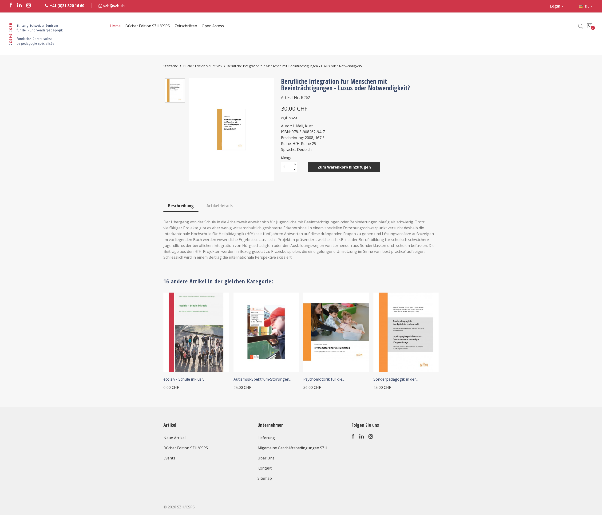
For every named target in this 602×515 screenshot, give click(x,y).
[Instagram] (370, 437)
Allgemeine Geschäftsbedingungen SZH (292, 448)
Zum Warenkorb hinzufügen (344, 167)
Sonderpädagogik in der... (395, 379)
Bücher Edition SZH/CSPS (185, 448)
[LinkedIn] (361, 437)
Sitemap (264, 478)
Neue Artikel (174, 437)
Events (169, 458)
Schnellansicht (219, 302)
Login (555, 6)
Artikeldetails (219, 205)
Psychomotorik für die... (324, 379)
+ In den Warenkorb (258, 367)
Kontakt (264, 468)
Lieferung (266, 437)
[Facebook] (353, 437)
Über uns (265, 458)
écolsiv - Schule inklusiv (183, 379)
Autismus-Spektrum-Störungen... (262, 379)
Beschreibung (181, 205)
